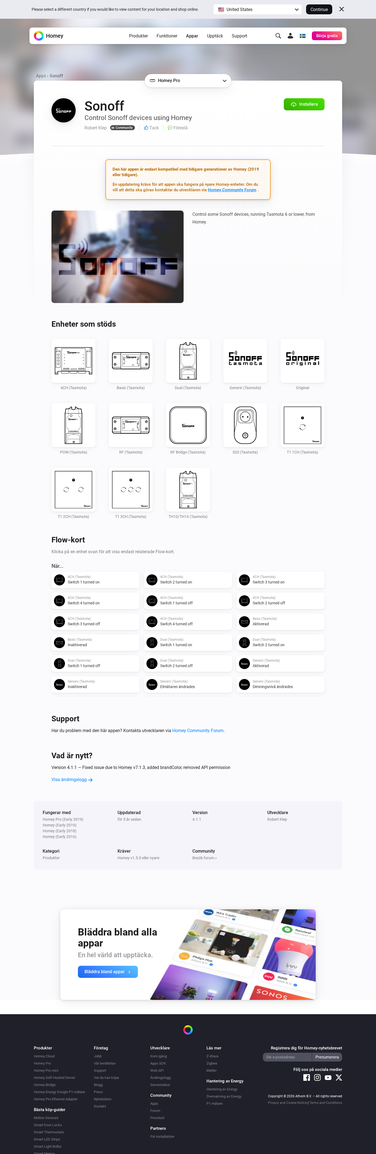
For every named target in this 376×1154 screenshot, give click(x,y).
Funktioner (167, 36)
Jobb (98, 1056)
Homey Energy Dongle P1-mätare (59, 1092)
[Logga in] (290, 36)
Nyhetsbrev (102, 1099)
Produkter (138, 36)
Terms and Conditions (325, 1103)
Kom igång (158, 1056)
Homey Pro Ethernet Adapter (56, 1099)
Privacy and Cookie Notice (287, 1103)
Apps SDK (158, 1063)
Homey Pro (42, 1063)
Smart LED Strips (47, 1139)
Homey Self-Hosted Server (54, 1078)
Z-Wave (212, 1056)
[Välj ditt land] (302, 36)
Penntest (157, 1118)
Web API (157, 1070)
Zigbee (211, 1063)
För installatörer (162, 1136)
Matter (211, 1070)
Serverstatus (160, 1085)
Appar (192, 36)
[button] (258, 9)
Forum (155, 1111)
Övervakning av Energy (223, 1096)
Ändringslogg (160, 1078)
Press (98, 1092)
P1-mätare (214, 1103)
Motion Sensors (46, 1118)
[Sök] (278, 36)
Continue (319, 9)
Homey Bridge (45, 1085)
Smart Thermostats (49, 1132)
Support (239, 36)
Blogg (98, 1085)
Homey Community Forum (232, 189)
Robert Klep (277, 819)
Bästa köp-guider (49, 1109)
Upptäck (215, 36)
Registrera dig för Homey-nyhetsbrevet (306, 1048)
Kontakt (100, 1106)
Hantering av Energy (221, 1089)
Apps (41, 75)
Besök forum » (204, 858)
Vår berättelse (105, 1063)
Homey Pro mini (46, 1070)
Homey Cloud (44, 1056)
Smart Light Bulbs (47, 1146)
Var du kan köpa (106, 1078)
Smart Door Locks (48, 1125)
